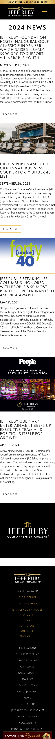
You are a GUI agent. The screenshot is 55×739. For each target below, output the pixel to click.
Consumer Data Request (27, 729)
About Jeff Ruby (27, 691)
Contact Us (27, 704)
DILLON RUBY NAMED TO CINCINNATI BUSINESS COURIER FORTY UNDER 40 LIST (25, 170)
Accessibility (27, 722)
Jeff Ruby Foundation (22, 711)
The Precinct (27, 597)
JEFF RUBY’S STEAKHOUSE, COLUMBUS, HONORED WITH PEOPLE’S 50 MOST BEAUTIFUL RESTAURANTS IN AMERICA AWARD (27, 287)
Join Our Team (27, 685)
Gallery (27, 679)
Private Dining (27, 660)
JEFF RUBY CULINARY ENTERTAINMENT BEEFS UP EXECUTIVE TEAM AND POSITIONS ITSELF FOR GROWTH (25, 429)
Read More (10, 114)
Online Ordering (27, 654)
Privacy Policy (27, 716)
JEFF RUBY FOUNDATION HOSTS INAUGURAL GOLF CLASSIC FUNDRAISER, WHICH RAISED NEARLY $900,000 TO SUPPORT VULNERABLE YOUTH (24, 47)
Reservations (27, 647)
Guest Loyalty (27, 672)
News (27, 697)
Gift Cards (27, 666)
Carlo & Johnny (27, 603)
